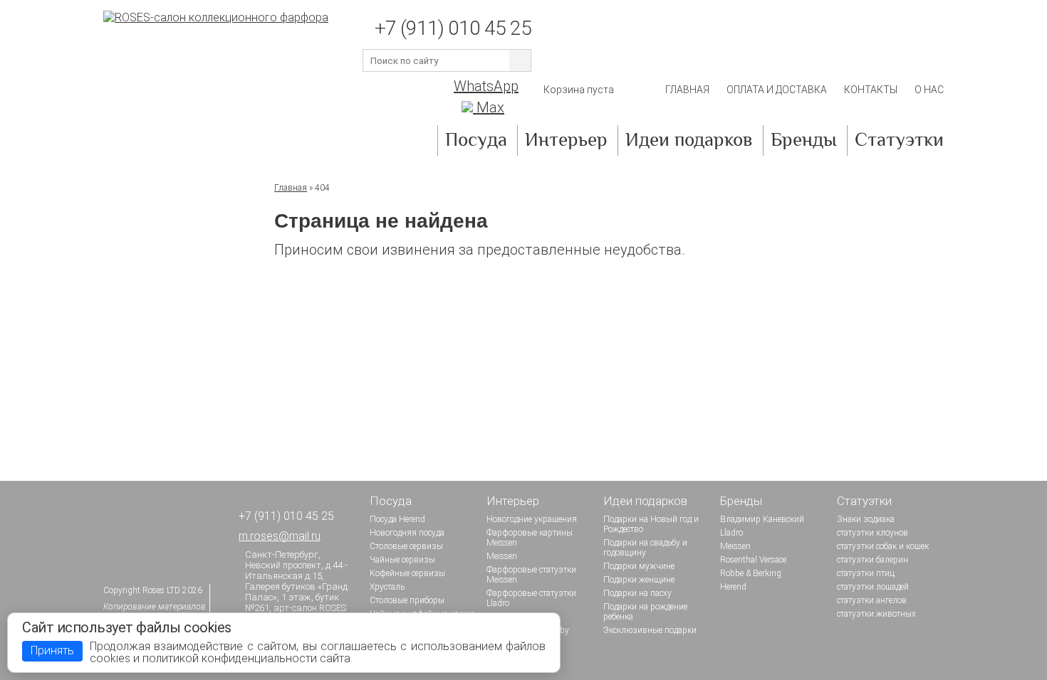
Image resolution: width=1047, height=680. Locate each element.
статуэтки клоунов (872, 533)
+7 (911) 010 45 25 (453, 28)
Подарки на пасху (637, 593)
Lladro (731, 533)
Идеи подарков (689, 141)
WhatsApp (486, 86)
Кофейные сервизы (407, 573)
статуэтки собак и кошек (883, 546)
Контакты (870, 89)
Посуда (476, 141)
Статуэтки (899, 141)
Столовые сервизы (406, 546)
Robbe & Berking (750, 573)
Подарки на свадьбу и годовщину (645, 548)
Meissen (501, 556)
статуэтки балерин (872, 560)
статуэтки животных (876, 614)
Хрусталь (387, 587)
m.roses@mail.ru (280, 536)
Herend (733, 587)
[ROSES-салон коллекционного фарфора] (215, 17)
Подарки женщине (638, 580)
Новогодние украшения (531, 519)
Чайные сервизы (402, 560)
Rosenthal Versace (753, 560)
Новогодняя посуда (407, 533)
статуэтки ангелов (872, 600)
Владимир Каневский (762, 519)
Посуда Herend (397, 519)
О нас (929, 89)
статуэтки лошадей (873, 587)
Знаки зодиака (866, 519)
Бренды (804, 141)
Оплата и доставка (776, 89)
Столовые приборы (407, 600)
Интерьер (566, 141)
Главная (687, 89)
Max (488, 107)
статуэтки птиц (866, 573)
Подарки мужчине (638, 566)
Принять (52, 650)
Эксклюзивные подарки (650, 630)
